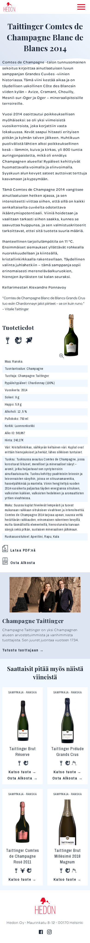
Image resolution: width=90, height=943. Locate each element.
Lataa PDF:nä (23, 550)
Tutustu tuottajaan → (23, 650)
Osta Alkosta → (22, 778)
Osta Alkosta (22, 562)
